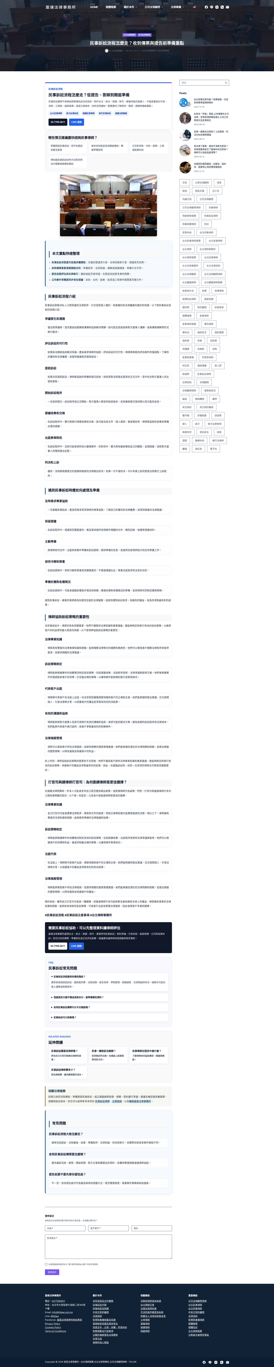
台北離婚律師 (189, 282)
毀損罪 (185, 374)
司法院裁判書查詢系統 (152, 1312)
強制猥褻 (219, 332)
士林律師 (145, 1319)
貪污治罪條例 (214, 423)
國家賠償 (208, 299)
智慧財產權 (188, 357)
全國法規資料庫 (149, 1308)
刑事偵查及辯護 (101, 1308)
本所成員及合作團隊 (103, 1301)
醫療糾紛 (199, 440)
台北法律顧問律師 (213, 274)
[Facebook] (206, 7)
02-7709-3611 (58, 122)
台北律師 (187, 249)
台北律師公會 (147, 1304)
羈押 (214, 399)
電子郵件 (95, 1228)
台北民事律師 (211, 257)
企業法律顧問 (202, 182)
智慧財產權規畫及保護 (104, 1319)
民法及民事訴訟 (144, 35)
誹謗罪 (218, 415)
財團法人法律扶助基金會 (153, 1316)
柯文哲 (185, 365)
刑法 (206, 224)
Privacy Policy (52, 1323)
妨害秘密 (219, 307)
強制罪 (185, 340)
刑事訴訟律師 (211, 215)
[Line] (211, 7)
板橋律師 (145, 1327)
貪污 (197, 423)
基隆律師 (145, 1323)
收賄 (214, 348)
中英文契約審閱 (101, 1312)
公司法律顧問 (152, 7)
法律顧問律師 (189, 390)
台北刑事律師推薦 (191, 240)
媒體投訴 (193, 1327)
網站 (136, 1228)
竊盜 (184, 399)
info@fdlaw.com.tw (62, 1312)
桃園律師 (145, 1331)
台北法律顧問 (189, 274)
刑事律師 (213, 207)
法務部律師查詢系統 (151, 1301)
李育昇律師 (207, 357)
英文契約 (187, 407)
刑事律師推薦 (189, 215)
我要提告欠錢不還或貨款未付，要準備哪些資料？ (79, 997)
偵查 (219, 182)
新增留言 (52, 1238)
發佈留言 (52, 1272)
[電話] (222, 7)
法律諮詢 (117, 1101)
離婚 (184, 448)
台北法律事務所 (130, 35)
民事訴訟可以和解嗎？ (65, 1017)
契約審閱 (201, 307)
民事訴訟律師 (102, 1101)
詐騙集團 (201, 415)
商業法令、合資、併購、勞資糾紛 (110, 1327)
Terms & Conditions (55, 1331)
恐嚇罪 (200, 348)
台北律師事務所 (208, 249)
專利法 (185, 332)
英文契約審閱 (206, 407)
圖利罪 (185, 307)
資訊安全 (204, 432)
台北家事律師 (215, 240)
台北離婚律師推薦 (213, 282)
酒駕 (184, 440)
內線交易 (187, 199)
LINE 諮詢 (76, 122)
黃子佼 (213, 448)
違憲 (219, 432)
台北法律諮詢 (213, 265)
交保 (184, 182)
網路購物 (199, 399)
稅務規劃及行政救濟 (103, 1331)
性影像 (213, 340)
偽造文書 (199, 190)
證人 (184, 423)
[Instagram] (216, 7)
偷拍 (184, 190)
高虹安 (198, 448)
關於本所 (129, 7)
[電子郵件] (227, 7)
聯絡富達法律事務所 (140, 1101)
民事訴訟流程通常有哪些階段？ (70, 976)
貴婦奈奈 (187, 432)
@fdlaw (55, 1316)
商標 (204, 290)
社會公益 (97, 1338)
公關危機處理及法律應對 (105, 1335)
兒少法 (215, 190)
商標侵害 (219, 290)
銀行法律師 (218, 440)
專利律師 (208, 324)
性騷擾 (185, 348)
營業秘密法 (210, 390)
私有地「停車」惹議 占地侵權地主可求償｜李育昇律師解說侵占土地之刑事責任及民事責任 (211, 117)
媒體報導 (111, 7)
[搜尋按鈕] (226, 83)
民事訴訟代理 (99, 1304)
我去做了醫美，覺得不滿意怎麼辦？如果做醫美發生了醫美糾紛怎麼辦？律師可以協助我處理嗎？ (211, 149)
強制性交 (201, 332)
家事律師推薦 (189, 324)
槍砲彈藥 (201, 365)
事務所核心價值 (101, 1342)
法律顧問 (204, 382)
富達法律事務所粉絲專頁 (69, 1319)
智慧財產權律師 (196, 1319)
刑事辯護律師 (189, 224)
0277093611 (58, 1301)
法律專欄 (176, 7)
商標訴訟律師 (189, 299)
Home (94, 7)
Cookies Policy (53, 1327)
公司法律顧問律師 (191, 207)
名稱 (50, 1228)
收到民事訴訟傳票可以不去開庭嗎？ (72, 1007)
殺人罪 (218, 365)
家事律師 (204, 315)
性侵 (199, 340)
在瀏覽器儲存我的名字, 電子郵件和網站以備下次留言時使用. (73, 1264)
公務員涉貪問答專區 (198, 1335)
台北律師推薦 (189, 257)
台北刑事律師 (206, 232)
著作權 (185, 415)
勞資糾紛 (187, 232)
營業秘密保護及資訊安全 (105, 1323)
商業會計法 (188, 290)
